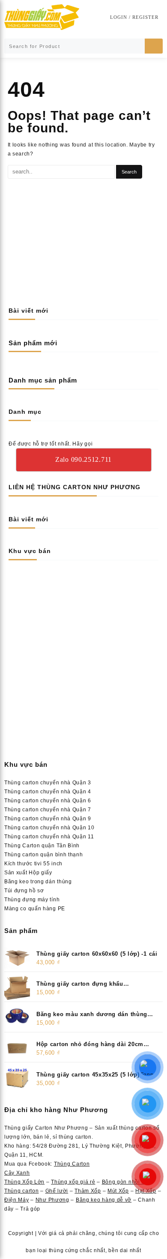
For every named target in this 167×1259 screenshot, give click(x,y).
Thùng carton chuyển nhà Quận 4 (47, 792)
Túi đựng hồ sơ (24, 891)
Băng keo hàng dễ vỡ (103, 1200)
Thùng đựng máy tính (32, 900)
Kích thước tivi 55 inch (33, 864)
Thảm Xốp (88, 1191)
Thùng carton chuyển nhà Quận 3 (47, 783)
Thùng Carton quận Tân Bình (42, 846)
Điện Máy (16, 1200)
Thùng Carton (71, 1164)
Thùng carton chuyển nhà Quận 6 (47, 801)
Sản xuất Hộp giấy (28, 873)
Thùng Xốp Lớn (24, 1182)
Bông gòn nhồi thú (126, 1182)
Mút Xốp (118, 1191)
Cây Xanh (17, 1173)
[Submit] (154, 46)
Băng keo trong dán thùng (38, 882)
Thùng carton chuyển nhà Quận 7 (47, 810)
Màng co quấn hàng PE (34, 909)
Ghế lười (57, 1191)
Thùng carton (21, 1191)
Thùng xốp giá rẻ (73, 1182)
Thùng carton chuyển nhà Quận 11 (49, 837)
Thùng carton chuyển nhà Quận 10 (49, 828)
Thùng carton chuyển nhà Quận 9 (47, 819)
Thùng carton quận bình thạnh (43, 855)
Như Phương (52, 1200)
